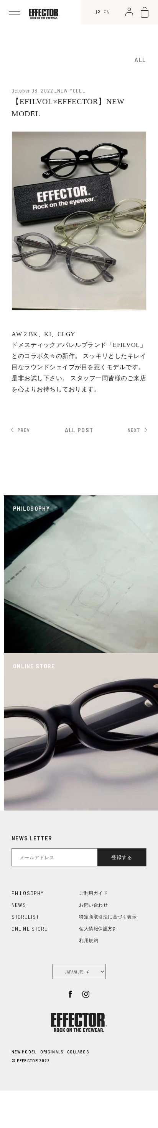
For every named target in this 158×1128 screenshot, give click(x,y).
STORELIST (25, 916)
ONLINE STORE (30, 928)
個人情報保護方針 (98, 928)
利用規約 (88, 940)
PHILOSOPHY (28, 893)
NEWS (19, 905)
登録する (121, 857)
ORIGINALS (51, 1051)
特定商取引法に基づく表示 (108, 917)
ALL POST (79, 429)
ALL (140, 59)
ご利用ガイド (93, 893)
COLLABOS (78, 1051)
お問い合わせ (93, 905)
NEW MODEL (24, 1051)
